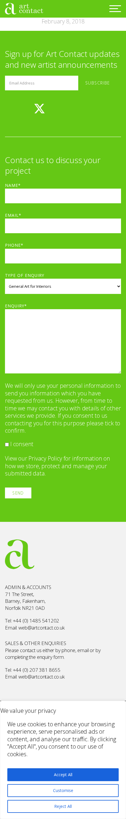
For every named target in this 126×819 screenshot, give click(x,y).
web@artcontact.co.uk (41, 627)
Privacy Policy (45, 458)
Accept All (63, 774)
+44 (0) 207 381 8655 (36, 669)
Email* (13, 215)
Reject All (63, 806)
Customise (63, 790)
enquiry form (50, 657)
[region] (63, 760)
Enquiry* (16, 306)
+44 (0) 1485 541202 (36, 620)
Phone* (14, 245)
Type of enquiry (24, 275)
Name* (13, 185)
